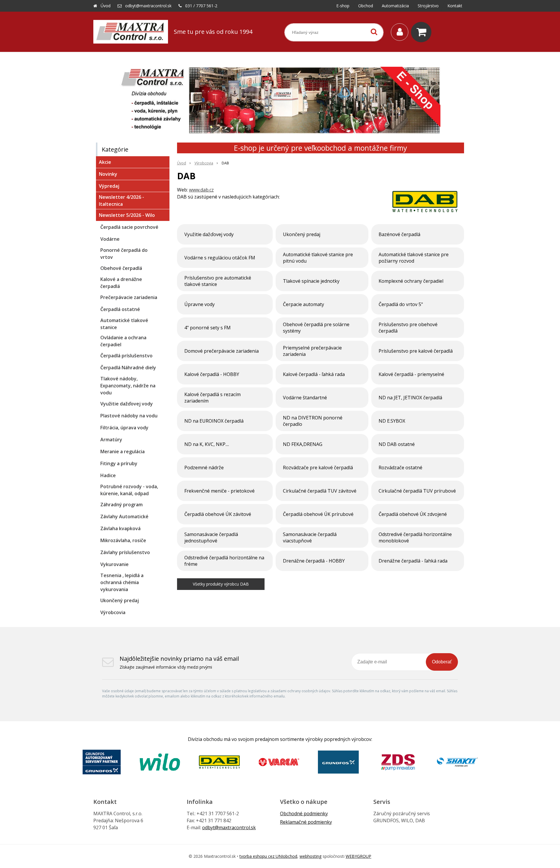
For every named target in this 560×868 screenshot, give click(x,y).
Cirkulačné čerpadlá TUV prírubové (417, 491)
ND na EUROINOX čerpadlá (214, 421)
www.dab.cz (201, 190)
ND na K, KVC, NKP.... (206, 444)
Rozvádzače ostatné (400, 467)
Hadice (108, 475)
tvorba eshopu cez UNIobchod (268, 856)
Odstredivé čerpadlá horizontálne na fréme (224, 560)
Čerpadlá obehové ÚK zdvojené (413, 514)
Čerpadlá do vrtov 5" (401, 304)
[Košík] (422, 32)
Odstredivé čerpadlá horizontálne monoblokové (415, 537)
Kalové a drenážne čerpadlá (121, 282)
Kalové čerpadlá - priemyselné (411, 374)
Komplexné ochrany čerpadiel (411, 281)
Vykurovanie (114, 564)
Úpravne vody (199, 304)
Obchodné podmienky (304, 813)
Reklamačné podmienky (306, 822)
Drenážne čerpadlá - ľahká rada (413, 561)
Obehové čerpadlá (121, 268)
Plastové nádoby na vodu (129, 415)
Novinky (108, 174)
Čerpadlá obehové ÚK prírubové (318, 514)
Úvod (106, 5)
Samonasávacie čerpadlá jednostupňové (211, 537)
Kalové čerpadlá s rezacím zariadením (212, 397)
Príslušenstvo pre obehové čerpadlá (408, 327)
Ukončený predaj (301, 234)
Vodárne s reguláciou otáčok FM (219, 257)
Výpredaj (109, 186)
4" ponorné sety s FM (207, 327)
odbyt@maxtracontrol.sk (148, 5)
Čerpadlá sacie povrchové (129, 227)
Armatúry (111, 439)
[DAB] (425, 202)
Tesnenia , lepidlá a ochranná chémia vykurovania (122, 582)
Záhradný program (121, 504)
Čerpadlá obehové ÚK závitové (217, 514)
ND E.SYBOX (392, 421)
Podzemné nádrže (204, 467)
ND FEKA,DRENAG (302, 444)
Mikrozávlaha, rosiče (123, 540)
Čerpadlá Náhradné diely (128, 367)
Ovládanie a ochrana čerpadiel (123, 341)
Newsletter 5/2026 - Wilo (127, 215)
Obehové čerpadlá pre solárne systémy (316, 327)
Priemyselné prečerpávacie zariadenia (312, 351)
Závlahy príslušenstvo (125, 552)
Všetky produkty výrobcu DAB (221, 584)
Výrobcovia (204, 163)
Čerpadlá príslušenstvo (126, 355)
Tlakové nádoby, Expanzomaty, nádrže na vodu (127, 385)
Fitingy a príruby (118, 463)
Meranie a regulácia (122, 451)
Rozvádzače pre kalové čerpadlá (318, 467)
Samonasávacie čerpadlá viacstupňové (310, 537)
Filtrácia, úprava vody (124, 427)
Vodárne (110, 239)
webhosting (310, 856)
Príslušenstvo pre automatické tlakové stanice (217, 281)
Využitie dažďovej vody (209, 234)
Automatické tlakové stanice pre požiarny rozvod (414, 257)
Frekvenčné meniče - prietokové (219, 491)
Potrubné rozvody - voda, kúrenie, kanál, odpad (129, 490)
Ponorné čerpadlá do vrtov (124, 253)
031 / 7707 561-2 (201, 5)
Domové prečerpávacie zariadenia (221, 351)
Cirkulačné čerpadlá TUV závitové (319, 491)
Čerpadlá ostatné (120, 309)
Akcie (105, 162)
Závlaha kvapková (120, 528)
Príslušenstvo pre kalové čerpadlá (416, 351)
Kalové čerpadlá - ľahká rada (314, 374)
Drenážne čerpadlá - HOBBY (314, 561)
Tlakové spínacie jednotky (311, 281)
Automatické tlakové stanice (124, 324)
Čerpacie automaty (303, 304)
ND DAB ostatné (397, 444)
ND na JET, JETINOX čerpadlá (410, 397)
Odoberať (442, 661)
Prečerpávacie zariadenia (128, 297)
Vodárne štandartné (305, 397)
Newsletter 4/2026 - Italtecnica (121, 200)
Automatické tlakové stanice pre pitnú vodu (318, 257)
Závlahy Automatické (124, 516)
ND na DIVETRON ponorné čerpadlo (312, 420)
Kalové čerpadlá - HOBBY (211, 374)
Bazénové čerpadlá (399, 234)
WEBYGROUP (358, 856)
